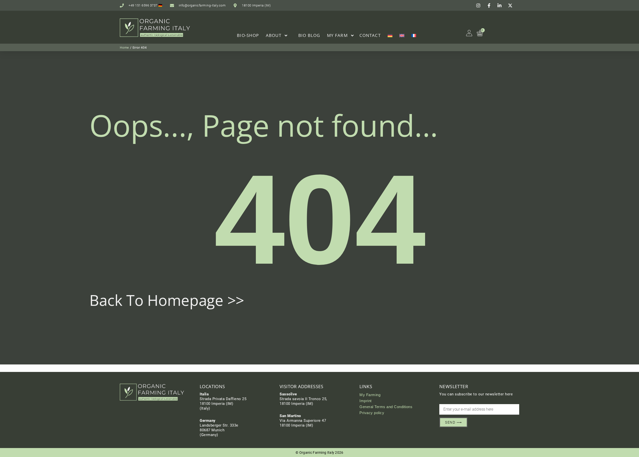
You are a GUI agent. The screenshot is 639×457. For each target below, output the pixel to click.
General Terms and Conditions (385, 407)
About (273, 35)
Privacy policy (371, 413)
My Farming (369, 395)
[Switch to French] (414, 35)
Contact (370, 35)
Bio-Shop (248, 35)
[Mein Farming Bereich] (469, 33)
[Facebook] (489, 5)
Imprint (365, 401)
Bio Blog (309, 35)
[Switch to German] (390, 35)
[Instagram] (479, 5)
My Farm (337, 35)
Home (124, 47)
